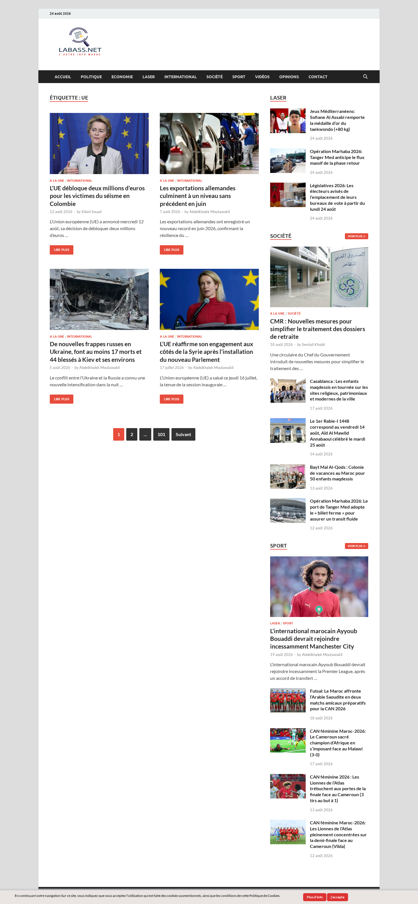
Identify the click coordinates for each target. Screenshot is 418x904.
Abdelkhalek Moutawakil (209, 211)
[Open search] (365, 76)
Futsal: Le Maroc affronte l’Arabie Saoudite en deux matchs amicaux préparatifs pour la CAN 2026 (338, 699)
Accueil (63, 77)
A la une (57, 181)
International (180, 77)
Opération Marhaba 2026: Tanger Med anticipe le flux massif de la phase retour (337, 157)
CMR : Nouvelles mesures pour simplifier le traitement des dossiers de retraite (317, 328)
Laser (148, 77)
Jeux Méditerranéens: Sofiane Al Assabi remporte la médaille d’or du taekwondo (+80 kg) (337, 119)
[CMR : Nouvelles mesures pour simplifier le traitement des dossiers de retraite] (319, 250)
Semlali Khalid (313, 344)
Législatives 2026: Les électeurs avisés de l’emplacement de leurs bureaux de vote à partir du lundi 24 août (337, 197)
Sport (238, 77)
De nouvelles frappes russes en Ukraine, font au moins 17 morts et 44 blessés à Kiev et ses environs (96, 351)
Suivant (183, 434)
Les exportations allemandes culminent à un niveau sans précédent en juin (197, 195)
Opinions (289, 77)
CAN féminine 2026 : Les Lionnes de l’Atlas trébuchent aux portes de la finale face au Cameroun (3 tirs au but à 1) (338, 788)
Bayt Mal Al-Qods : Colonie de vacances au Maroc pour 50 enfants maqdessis (337, 473)
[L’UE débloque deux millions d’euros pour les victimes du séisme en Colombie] (99, 143)
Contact (318, 77)
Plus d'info (315, 897)
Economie (122, 77)
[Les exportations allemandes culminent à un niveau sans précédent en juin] (209, 143)
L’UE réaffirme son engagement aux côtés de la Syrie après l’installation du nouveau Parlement (206, 351)
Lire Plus (59, 248)
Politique (91, 77)
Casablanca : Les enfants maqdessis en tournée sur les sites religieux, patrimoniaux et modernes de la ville (339, 389)
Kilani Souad (92, 211)
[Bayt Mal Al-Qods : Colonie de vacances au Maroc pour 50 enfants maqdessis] (288, 467)
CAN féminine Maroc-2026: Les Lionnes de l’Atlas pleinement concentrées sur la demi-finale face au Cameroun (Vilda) (338, 834)
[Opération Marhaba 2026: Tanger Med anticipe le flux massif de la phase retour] (288, 151)
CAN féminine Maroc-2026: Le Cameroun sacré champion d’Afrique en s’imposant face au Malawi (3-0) (338, 742)
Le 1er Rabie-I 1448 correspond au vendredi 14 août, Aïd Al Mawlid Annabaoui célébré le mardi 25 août (337, 432)
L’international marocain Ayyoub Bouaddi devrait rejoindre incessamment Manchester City (313, 638)
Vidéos (262, 77)
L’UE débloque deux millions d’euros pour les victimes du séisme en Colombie (97, 195)
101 (161, 434)
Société (214, 77)
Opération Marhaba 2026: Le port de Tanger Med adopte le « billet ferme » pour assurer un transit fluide (339, 509)
